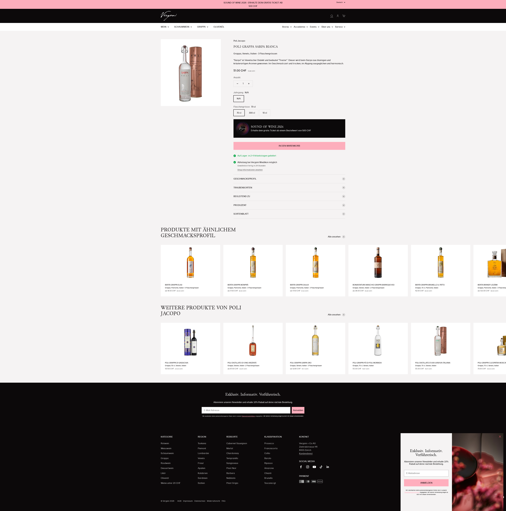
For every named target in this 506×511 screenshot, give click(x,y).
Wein (163, 27)
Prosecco (269, 443)
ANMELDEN (426, 482)
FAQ (223, 501)
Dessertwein (167, 468)
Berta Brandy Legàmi (488, 285)
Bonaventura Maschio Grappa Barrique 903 (373, 285)
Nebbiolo (230, 478)
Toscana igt (270, 483)
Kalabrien (203, 473)
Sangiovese (232, 463)
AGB (179, 501)
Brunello (268, 478)
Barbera (230, 473)
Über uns (325, 26)
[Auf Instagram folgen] (307, 467)
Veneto (201, 458)
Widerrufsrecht (213, 501)
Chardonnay (232, 453)
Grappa (201, 27)
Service (339, 26)
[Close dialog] (500, 436)
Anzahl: (237, 77)
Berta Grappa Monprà (238, 285)
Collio (267, 453)
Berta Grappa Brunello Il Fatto (430, 285)
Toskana (202, 443)
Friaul (200, 463)
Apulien (201, 468)
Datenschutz (199, 501)
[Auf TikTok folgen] (321, 467)
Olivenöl (218, 27)
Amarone (269, 468)
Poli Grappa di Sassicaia (176, 363)
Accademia (299, 26)
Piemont (202, 448)
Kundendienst (306, 453)
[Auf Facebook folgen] (301, 467)
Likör (163, 473)
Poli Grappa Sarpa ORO (300, 363)
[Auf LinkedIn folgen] (328, 467)
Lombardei (203, 453)
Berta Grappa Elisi (173, 285)
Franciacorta (271, 448)
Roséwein (166, 463)
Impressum (188, 501)
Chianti (267, 473)
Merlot (229, 448)
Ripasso (268, 463)
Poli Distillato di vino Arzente (242, 363)
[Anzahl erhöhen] (249, 83)
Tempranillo (232, 458)
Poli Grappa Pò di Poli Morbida (367, 363)
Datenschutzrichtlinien (248, 416)
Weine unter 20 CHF (170, 483)
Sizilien (201, 483)
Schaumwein (181, 27)
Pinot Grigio (232, 483)
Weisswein (166, 448)
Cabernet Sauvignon (236, 443)
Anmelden (298, 410)
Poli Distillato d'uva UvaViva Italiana (432, 363)
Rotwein (165, 443)
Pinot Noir (231, 468)
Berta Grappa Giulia (299, 285)
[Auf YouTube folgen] (314, 467)
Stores (285, 26)
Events (313, 26)
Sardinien (202, 478)
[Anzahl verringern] (237, 83)
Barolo (267, 458)
